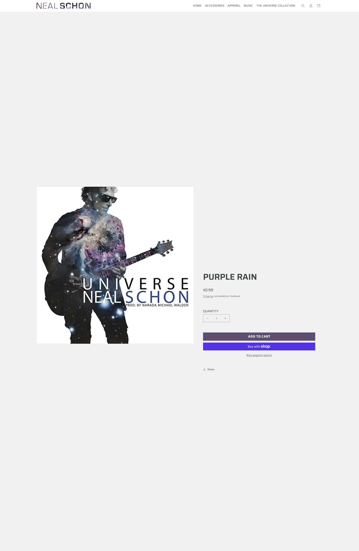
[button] (303, 6)
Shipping (208, 296)
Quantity (211, 311)
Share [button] (210, 369)
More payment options (259, 355)
